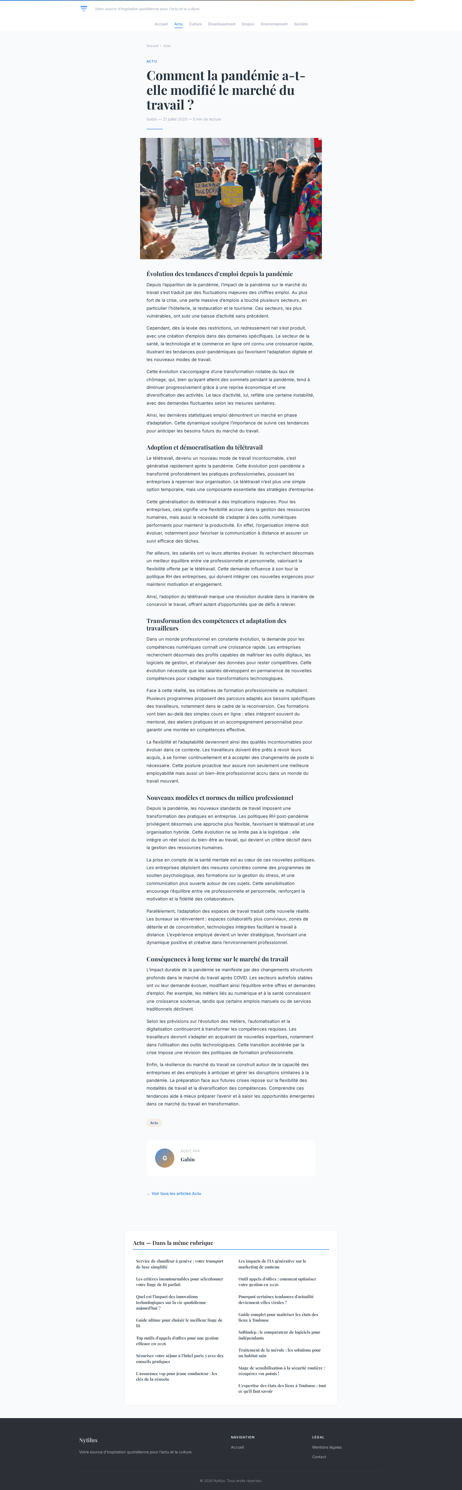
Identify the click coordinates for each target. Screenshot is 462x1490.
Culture (195, 24)
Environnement (274, 24)
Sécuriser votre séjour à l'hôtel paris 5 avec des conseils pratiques (180, 1358)
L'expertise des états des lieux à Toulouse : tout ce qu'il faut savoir (282, 1388)
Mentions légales (327, 1447)
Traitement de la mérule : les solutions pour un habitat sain (279, 1352)
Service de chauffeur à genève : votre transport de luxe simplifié (179, 1263)
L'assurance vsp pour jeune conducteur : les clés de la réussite (176, 1376)
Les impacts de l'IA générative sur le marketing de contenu (272, 1263)
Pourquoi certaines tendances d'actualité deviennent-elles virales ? (276, 1299)
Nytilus (88, 1439)
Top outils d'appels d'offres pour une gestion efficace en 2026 (177, 1340)
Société (301, 24)
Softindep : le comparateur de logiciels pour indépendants (279, 1334)
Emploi (248, 24)
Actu (178, 24)
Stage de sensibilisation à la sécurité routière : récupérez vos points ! (281, 1370)
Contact (319, 1456)
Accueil (161, 24)
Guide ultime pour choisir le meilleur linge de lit (179, 1322)
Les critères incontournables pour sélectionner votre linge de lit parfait (179, 1281)
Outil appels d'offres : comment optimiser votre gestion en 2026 (277, 1281)
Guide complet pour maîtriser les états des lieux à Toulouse (278, 1317)
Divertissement (222, 24)
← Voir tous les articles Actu (174, 1193)
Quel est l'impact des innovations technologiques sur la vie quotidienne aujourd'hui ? (171, 1302)
